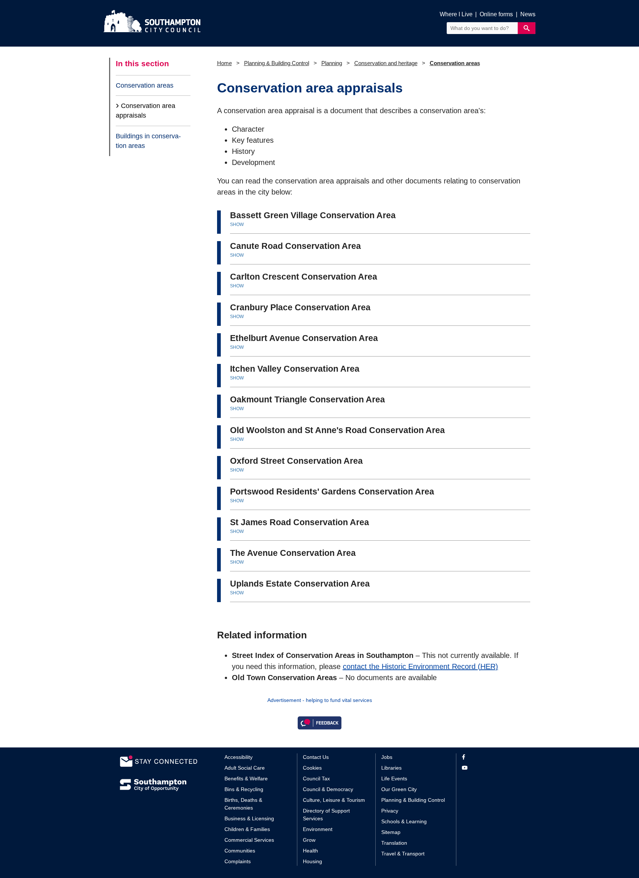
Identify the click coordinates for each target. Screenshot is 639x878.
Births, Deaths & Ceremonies (243, 804)
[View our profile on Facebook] (490, 757)
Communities (239, 851)
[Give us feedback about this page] (319, 722)
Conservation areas (144, 85)
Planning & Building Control (276, 63)
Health (310, 851)
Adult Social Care (244, 768)
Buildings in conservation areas (148, 140)
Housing (312, 861)
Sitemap (390, 832)
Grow (309, 840)
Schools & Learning (404, 821)
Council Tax (316, 778)
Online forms (496, 14)
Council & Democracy (328, 789)
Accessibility (238, 757)
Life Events (394, 778)
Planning (331, 63)
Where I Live (456, 14)
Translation (394, 843)
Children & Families (247, 829)
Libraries (391, 768)
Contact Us (316, 757)
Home (224, 63)
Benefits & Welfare (246, 778)
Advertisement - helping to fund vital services (319, 700)
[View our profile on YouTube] (490, 768)
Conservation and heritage (385, 63)
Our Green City (399, 789)
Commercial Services (249, 840)
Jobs (386, 757)
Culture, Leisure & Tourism (334, 800)
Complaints (237, 861)
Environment (317, 829)
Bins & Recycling (243, 789)
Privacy (389, 811)
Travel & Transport (403, 854)
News (527, 14)
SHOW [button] (237, 224)
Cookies (312, 768)
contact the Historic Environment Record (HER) (420, 666)
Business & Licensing (249, 818)
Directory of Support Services (326, 814)
